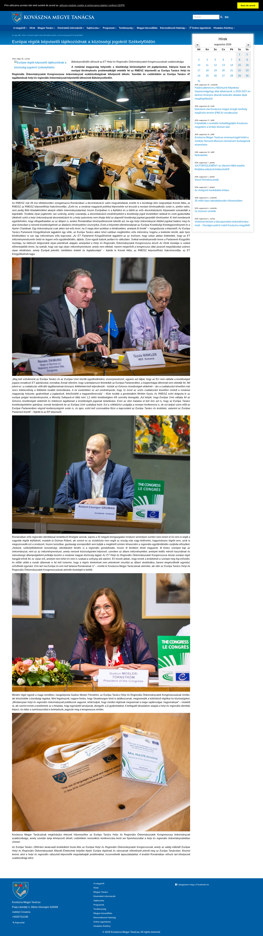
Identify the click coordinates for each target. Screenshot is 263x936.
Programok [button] (109, 28)
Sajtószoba (98, 900)
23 (247, 70)
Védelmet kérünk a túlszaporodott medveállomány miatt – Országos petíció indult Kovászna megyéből (222, 223)
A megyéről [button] (19, 28)
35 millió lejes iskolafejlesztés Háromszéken (218, 200)
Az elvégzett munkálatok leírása (212, 190)
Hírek (32, 28)
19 (215, 70)
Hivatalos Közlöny (101, 926)
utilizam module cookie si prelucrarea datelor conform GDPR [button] (92, 5)
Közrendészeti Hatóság (104, 917)
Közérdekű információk (104, 896)
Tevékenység (99, 909)
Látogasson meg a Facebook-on (193, 884)
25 (207, 75)
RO (226, 17)
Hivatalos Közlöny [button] (223, 28)
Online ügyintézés (201, 28)
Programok (98, 904)
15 (239, 65)
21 (231, 70)
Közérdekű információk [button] (70, 28)
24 (199, 75)
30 (247, 75)
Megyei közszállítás (147, 28)
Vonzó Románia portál (207, 179)
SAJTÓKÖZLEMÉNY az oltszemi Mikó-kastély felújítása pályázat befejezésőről (220, 167)
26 (215, 75)
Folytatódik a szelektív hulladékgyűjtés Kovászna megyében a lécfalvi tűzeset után (221, 125)
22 (239, 70)
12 (215, 65)
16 (247, 65)
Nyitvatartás (201, 155)
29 (239, 75)
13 (223, 65)
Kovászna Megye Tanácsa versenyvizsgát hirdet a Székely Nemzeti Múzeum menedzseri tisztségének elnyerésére (222, 141)
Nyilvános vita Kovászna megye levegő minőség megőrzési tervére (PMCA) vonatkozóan (221, 111)
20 (223, 70)
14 (231, 65)
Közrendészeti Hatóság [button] (172, 28)
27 (223, 75)
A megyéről (98, 883)
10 (199, 65)
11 (207, 65)
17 (199, 70)
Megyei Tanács (100, 892)
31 (199, 81)
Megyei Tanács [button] (46, 28)
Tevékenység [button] (126, 28)
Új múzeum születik (205, 211)
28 (231, 75)
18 (207, 70)
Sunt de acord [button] (248, 5)
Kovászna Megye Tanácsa (59, 17)
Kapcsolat (19, 922)
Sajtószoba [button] (93, 28)
